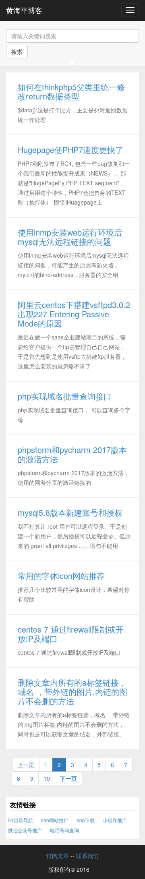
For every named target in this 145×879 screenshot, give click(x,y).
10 (47, 778)
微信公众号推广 (25, 830)
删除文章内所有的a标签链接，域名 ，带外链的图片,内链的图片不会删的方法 (72, 691)
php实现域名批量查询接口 (65, 396)
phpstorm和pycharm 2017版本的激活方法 (72, 454)
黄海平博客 (24, 10)
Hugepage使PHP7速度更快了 (70, 149)
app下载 (86, 820)
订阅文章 (57, 856)
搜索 (17, 52)
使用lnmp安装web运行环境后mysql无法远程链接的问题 (70, 236)
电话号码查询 (64, 830)
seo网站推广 (54, 820)
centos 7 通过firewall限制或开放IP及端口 (71, 633)
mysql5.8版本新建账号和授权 (70, 512)
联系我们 (87, 856)
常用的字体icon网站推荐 (61, 575)
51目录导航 (20, 820)
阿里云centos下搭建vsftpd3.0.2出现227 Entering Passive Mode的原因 (74, 314)
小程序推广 (115, 820)
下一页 (68, 778)
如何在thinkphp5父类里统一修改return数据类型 (71, 91)
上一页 (25, 765)
